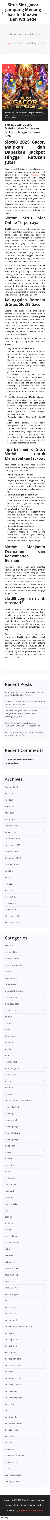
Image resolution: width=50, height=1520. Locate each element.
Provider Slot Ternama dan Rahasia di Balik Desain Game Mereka (25, 703)
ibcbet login (10, 1036)
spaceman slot (12, 1462)
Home (9, 43)
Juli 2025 (9, 871)
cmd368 (8, 1016)
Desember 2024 (12, 916)
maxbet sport (11, 1165)
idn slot (8, 1049)
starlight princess (13, 1474)
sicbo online (10, 1262)
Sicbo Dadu (10, 1255)
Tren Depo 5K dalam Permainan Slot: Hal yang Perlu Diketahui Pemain (24, 693)
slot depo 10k (11, 1339)
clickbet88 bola (12, 1003)
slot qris (9, 1410)
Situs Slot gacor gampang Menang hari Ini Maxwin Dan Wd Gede (23, 12)
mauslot (8, 1152)
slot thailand (10, 1436)
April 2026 (9, 812)
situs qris (9, 1281)
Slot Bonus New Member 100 (19, 1326)
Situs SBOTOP (11, 1287)
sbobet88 (9, 1223)
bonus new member (14, 965)
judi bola (9, 1087)
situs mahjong (11, 1274)
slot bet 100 (10, 1307)
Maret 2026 (10, 819)
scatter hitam (11, 1236)
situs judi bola (11, 1268)
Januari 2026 (10, 832)
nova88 (8, 1171)
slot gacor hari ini (13, 1378)
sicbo (7, 1249)
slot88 (13, 117)
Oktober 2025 (11, 851)
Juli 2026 (9, 793)
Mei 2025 (9, 883)
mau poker (10, 1145)
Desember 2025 (12, 838)
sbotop (8, 1229)
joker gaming (11, 1061)
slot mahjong (11, 1391)
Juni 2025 (9, 877)
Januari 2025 (10, 909)
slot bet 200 (10, 1313)
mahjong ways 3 (12, 1139)
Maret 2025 (10, 896)
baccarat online (12, 958)
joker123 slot (11, 1074)
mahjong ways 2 (12, 1132)
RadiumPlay (10, 1184)
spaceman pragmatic (14, 1455)
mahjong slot (11, 1120)
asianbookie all (11, 952)
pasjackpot (10, 1178)
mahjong (9, 1113)
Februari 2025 (11, 903)
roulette (9, 1197)
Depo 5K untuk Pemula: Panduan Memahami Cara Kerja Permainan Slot (22, 724)
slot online (9, 1404)
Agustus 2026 (11, 787)
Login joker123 (12, 1107)
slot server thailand (14, 1423)
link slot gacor (10, 115)
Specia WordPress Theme (31, 1510)
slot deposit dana (13, 1358)
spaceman (9, 1449)
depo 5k (8, 1023)
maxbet (8, 1158)
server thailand (12, 1242)
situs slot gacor (23, 115)
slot (6, 1300)
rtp (6, 1210)
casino (8, 971)
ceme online (10, 984)
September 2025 (13, 858)
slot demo (9, 1333)
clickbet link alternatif (14, 990)
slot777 (8, 1442)
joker (7, 1055)
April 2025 (9, 890)
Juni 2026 (9, 799)
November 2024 (12, 922)
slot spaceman (12, 1429)
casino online (11, 978)
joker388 (9, 1081)
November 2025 (12, 845)
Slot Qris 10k (11, 1416)
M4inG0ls (10, 112)
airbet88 (9, 945)
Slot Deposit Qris (13, 1365)
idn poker (9, 1042)
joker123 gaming (13, 1068)
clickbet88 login (12, 1010)
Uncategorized (12, 1481)
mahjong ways (11, 1126)
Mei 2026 (9, 806)
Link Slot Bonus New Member (18, 1100)
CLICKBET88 (11, 997)
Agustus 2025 (11, 864)
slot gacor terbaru (13, 1384)
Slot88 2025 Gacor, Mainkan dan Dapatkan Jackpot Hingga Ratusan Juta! (22, 130)
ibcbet (8, 1029)
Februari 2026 (11, 825)
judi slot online (37, 112)
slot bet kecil (11, 1320)
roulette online (12, 1203)
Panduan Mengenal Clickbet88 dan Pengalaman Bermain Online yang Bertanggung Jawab (21, 713)
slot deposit (10, 1352)
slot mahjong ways (13, 1397)
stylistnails (35, 174)
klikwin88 (9, 1094)
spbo (7, 1468)
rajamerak (9, 1191)
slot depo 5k (11, 1345)
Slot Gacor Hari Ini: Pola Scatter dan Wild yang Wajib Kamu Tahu (24, 733)
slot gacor (22, 112)
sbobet (8, 1216)
